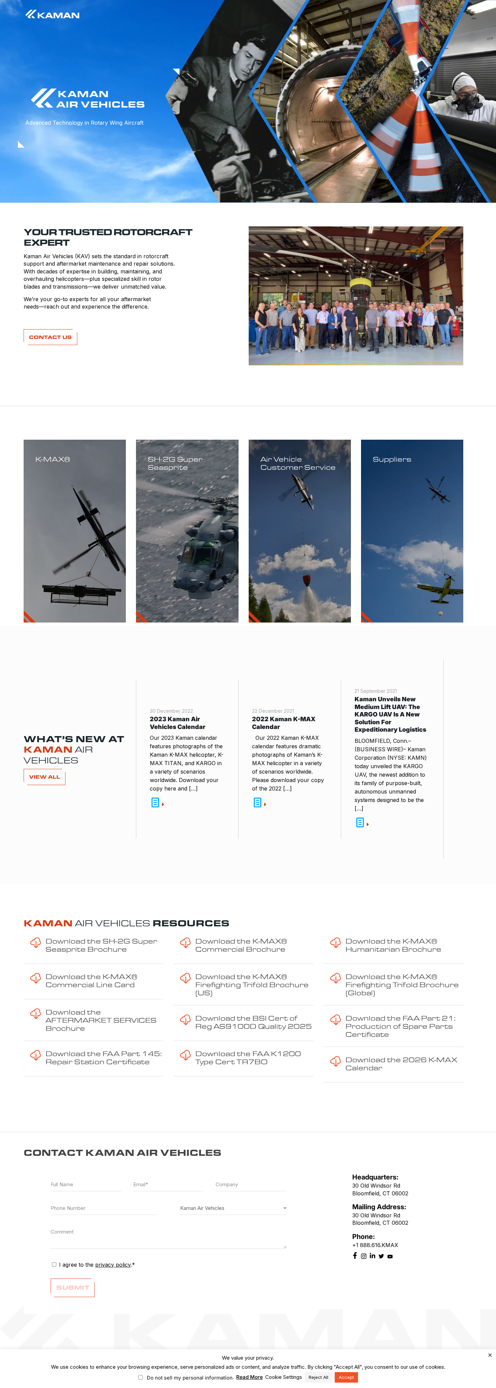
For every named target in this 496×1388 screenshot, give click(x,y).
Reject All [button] (318, 1377)
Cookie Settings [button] (283, 1377)
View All (44, 777)
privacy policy (113, 1264)
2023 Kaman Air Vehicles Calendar (177, 722)
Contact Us (50, 337)
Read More (249, 1377)
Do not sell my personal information (189, 1377)
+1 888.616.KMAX (375, 1245)
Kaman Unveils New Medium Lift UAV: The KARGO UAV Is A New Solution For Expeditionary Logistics (390, 714)
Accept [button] (346, 1377)
